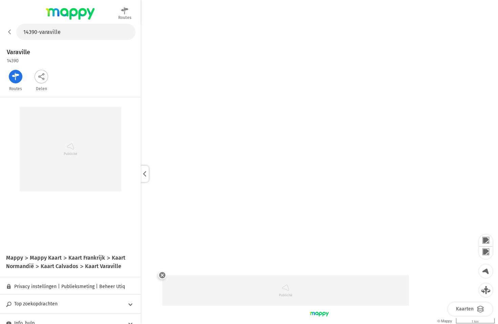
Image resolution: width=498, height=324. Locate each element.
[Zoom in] (486, 241)
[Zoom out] (486, 253)
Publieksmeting (78, 286)
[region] (319, 174)
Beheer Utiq (112, 286)
